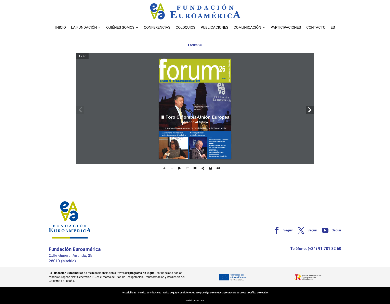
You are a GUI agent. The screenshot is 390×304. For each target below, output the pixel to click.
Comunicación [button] (247, 27)
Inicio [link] (60, 27)
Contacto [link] (315, 27)
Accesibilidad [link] (129, 292)
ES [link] (333, 27)
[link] (281, 230)
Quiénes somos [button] (120, 27)
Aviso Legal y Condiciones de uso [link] (181, 292)
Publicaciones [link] (214, 27)
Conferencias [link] (157, 27)
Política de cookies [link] (258, 292)
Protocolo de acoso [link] (235, 292)
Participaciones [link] (286, 27)
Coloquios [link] (185, 27)
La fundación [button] (84, 27)
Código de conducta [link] (212, 292)
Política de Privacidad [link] (149, 292)
